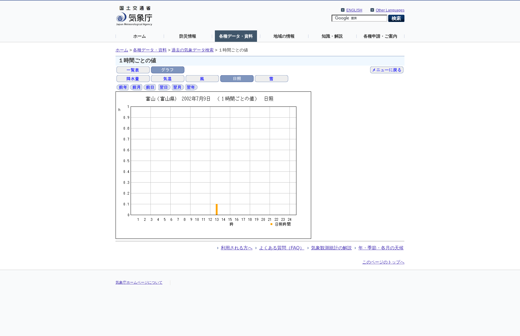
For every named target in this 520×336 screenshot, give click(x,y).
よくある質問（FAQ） (281, 247)
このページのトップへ (383, 262)
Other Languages (390, 10)
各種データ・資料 (236, 36)
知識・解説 (332, 36)
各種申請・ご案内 (380, 36)
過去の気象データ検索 (193, 50)
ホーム (139, 36)
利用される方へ (236, 247)
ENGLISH (354, 10)
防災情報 (187, 36)
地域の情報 (284, 36)
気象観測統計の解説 (331, 247)
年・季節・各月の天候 (381, 247)
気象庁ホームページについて (139, 282)
